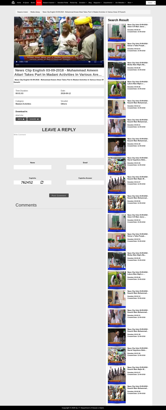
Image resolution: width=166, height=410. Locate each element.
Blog (90, 3)
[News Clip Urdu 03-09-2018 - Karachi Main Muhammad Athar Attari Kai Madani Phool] (117, 109)
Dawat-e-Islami (22, 12)
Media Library (35, 12)
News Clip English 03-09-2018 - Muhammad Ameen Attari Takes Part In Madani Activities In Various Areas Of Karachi (84, 12)
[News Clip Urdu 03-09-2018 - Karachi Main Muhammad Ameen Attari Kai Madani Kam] (117, 204)
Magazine (97, 3)
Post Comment (59, 196)
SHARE (33, 119)
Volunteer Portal (62, 3)
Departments (108, 3)
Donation (82, 3)
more (129, 3)
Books (33, 3)
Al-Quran (26, 3)
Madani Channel (48, 3)
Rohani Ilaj (73, 3)
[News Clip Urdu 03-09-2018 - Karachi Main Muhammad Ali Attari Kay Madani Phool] (117, 147)
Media (39, 3)
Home (19, 3)
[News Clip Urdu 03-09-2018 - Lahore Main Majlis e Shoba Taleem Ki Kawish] (117, 90)
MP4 (20, 119)
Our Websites (120, 3)
